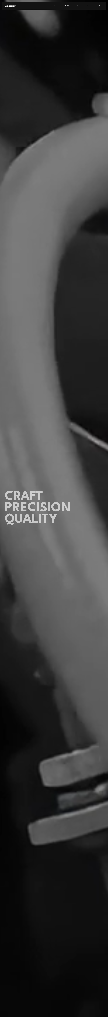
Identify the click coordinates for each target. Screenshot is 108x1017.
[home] (29, 6)
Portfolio (67, 5)
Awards (56, 5)
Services (89, 5)
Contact (101, 5)
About (78, 5)
